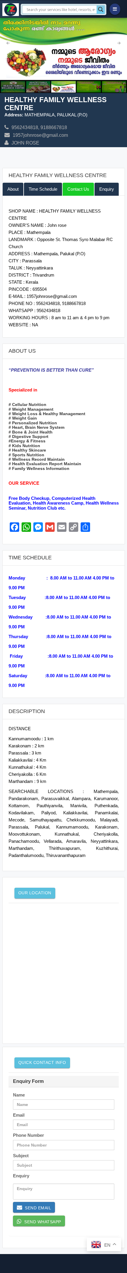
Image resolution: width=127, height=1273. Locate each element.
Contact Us (78, 189)
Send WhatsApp (41, 1221)
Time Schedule (43, 189)
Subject (21, 1155)
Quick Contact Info (42, 1062)
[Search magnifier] (101, 9)
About (13, 189)
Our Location (34, 892)
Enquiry (106, 189)
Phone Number (28, 1135)
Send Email (36, 1207)
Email (19, 1115)
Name (19, 1094)
